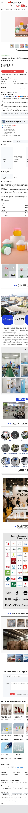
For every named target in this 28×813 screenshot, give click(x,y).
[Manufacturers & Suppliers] (14, 2)
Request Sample (22, 74)
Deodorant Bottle (4, 774)
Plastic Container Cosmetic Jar (8, 797)
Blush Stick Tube (16, 772)
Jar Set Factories (5, 794)
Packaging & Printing (8, 9)
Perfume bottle (16, 774)
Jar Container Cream (20, 800)
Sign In (3, 135)
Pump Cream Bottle (18, 788)
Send (12, 694)
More (2, 803)
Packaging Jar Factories (17, 794)
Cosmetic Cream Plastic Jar (7, 800)
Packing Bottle (16, 9)
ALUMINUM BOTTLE (5, 769)
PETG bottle (15, 769)
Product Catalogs (19, 767)
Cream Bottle (22, 9)
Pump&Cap (3, 772)
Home (2, 9)
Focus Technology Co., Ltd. (16, 807)
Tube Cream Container (6, 788)
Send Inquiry (13, 71)
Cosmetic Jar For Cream (22, 797)
